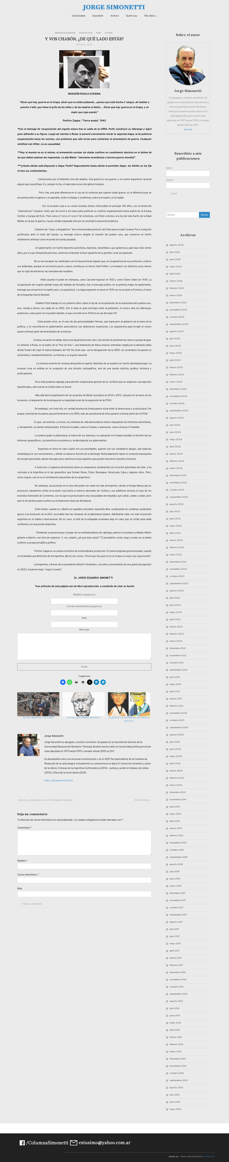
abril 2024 (175, 446)
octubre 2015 (177, 1073)
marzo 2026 (176, 281)
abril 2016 (175, 1030)
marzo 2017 (176, 958)
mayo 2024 (176, 439)
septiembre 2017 (178, 914)
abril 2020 (175, 763)
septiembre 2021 (179, 670)
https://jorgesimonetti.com (58, 780)
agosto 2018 (176, 864)
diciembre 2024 (178, 389)
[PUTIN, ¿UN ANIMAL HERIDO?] (84, 704)
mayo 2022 (176, 612)
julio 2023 (175, 511)
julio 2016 (174, 1008)
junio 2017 (175, 936)
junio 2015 (175, 1102)
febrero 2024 (177, 461)
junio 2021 (175, 677)
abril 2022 (175, 619)
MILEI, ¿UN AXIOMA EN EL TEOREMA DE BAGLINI (46, 800)
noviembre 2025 (178, 310)
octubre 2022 (177, 576)
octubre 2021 (177, 662)
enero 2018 (175, 886)
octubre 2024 (177, 403)
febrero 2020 (177, 778)
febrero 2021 (176, 706)
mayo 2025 (176, 353)
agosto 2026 (177, 245)
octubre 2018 (177, 850)
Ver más (188, 129)
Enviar (84, 666)
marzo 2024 (176, 454)
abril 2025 (175, 360)
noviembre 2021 (178, 655)
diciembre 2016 (178, 972)
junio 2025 (175, 346)
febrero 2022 (177, 634)
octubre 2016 (177, 986)
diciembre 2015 (178, 1058)
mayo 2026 (176, 266)
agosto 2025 (177, 331)
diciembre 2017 (177, 893)
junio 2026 (175, 259)
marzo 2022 (176, 626)
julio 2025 (175, 338)
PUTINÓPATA (141, 800)
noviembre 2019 (178, 799)
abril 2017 (175, 950)
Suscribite (97, 16)
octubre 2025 (177, 317)
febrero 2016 (176, 1044)
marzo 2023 (176, 540)
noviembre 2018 (178, 842)
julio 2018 (174, 871)
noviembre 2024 (178, 396)
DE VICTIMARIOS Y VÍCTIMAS (38, 717)
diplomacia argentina (65, 33)
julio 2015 (175, 1094)
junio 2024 (175, 432)
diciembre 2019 (178, 792)
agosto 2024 (177, 418)
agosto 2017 (176, 922)
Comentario (24, 828)
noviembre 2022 (178, 569)
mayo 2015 (175, 1109)
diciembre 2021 (178, 648)
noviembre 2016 (178, 979)
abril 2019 (175, 821)
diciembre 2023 (178, 475)
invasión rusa (85, 33)
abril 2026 (175, 273)
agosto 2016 (176, 1001)
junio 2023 (175, 518)
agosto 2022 (177, 590)
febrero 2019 (176, 835)
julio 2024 (175, 425)
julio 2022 (175, 598)
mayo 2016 (175, 1022)
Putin (98, 33)
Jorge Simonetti (54, 736)
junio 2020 (175, 749)
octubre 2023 (177, 490)
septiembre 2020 (179, 727)
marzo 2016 (176, 1037)
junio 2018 (175, 878)
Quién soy (131, 16)
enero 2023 (176, 554)
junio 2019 (175, 806)
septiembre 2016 (178, 994)
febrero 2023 (177, 547)
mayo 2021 (175, 684)
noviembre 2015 (178, 1066)
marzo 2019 (176, 828)
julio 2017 (174, 929)
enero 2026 (176, 295)
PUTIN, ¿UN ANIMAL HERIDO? (83, 717)
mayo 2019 (175, 814)
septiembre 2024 (179, 410)
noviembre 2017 (178, 900)
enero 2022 (176, 641)
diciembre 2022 (178, 562)
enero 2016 (175, 1051)
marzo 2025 (176, 367)
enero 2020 (176, 785)
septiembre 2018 (178, 857)
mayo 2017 (175, 943)
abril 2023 (175, 533)
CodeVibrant (209, 1156)
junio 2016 (175, 1015)
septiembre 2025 (179, 324)
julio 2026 (175, 252)
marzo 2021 (176, 698)
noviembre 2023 (178, 482)
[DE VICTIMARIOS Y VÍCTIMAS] (38, 704)
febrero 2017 (176, 965)
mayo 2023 (176, 526)
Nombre (84, 594)
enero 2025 (176, 382)
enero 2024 (176, 468)
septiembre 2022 (179, 583)
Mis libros (149, 16)
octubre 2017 (176, 907)
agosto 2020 (177, 734)
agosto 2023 (177, 504)
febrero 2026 (177, 288)
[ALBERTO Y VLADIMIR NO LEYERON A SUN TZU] (129, 704)
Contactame (78, 16)
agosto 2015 (176, 1087)
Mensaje (84, 629)
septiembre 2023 (179, 497)
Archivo (114, 16)
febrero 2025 (177, 374)
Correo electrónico (84, 606)
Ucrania (108, 33)
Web (84, 618)
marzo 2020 (176, 770)
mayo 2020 (176, 756)
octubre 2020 (177, 720)
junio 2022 (175, 605)
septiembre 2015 (179, 1080)
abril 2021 (175, 691)
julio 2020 (175, 742)
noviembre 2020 (178, 713)
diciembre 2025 (178, 302)
